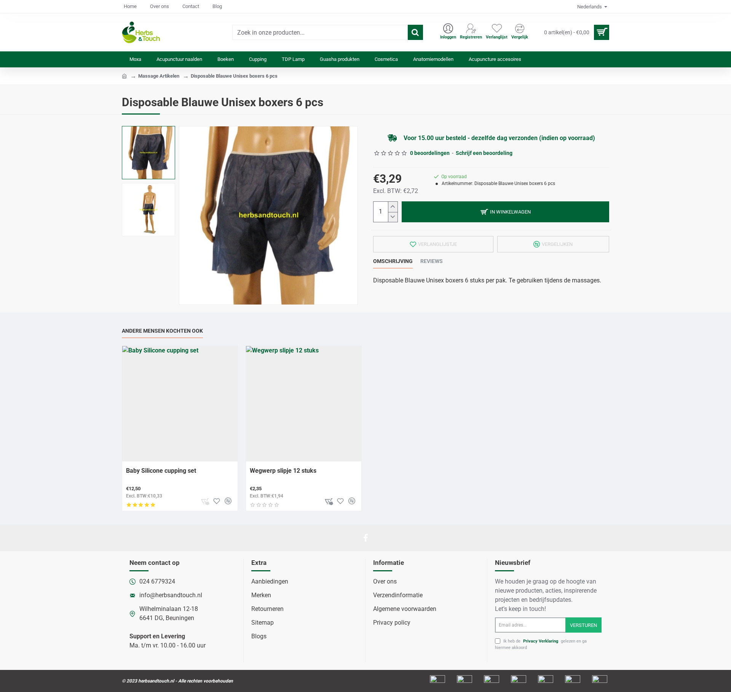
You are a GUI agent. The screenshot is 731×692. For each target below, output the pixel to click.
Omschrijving (393, 261)
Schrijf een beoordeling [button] (484, 153)
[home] (124, 75)
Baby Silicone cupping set (161, 470)
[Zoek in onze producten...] (415, 32)
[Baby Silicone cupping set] (180, 403)
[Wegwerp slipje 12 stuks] (303, 403)
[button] (505, 211)
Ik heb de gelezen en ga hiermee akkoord (541, 644)
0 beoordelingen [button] (430, 153)
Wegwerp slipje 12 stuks (283, 470)
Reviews (431, 261)
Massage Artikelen (158, 76)
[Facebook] (365, 537)
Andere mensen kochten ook (162, 331)
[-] (392, 217)
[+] (392, 207)
